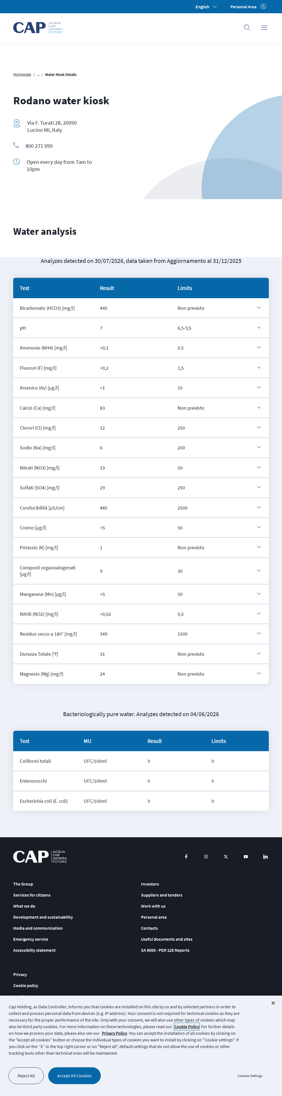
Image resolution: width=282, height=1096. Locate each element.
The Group (23, 884)
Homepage (22, 74)
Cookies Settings (250, 1075)
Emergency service (30, 939)
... (38, 74)
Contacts (149, 928)
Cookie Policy (186, 1026)
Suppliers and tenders (161, 895)
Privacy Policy (114, 1033)
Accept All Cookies (74, 1075)
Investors (150, 884)
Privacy (20, 974)
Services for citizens (31, 895)
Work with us (153, 906)
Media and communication (38, 928)
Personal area (154, 917)
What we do (24, 906)
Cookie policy (25, 985)
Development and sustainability (43, 917)
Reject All (26, 1075)
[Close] (273, 1003)
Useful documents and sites (166, 939)
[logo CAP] (40, 856)
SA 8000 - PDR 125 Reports (165, 950)
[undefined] (259, 307)
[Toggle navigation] (264, 27)
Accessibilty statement (34, 950)
